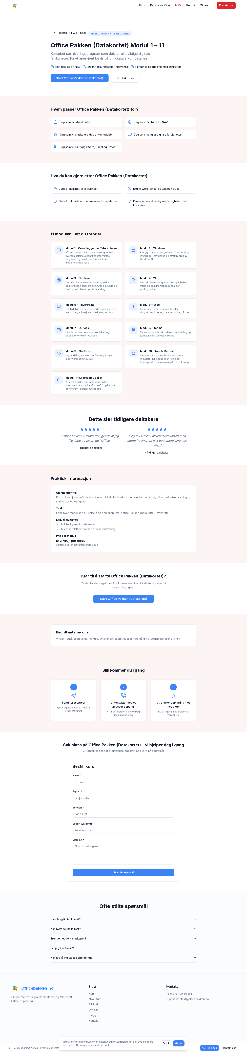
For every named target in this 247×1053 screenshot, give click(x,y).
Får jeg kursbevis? (62, 948)
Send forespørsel (123, 872)
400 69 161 (185, 993)
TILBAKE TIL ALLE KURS (72, 33)
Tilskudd (205, 5)
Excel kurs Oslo (160, 5)
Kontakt (93, 1020)
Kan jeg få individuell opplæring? (71, 957)
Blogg (92, 1015)
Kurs (142, 5)
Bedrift (190, 5)
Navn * (77, 775)
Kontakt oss (226, 5)
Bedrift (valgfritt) (82, 823)
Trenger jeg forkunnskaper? (68, 938)
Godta (178, 1043)
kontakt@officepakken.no (192, 999)
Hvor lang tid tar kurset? (66, 919)
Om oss (93, 1009)
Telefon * (78, 807)
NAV (178, 5)
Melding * (78, 839)
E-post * (77, 791)
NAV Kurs (95, 999)
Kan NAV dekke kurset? (66, 929)
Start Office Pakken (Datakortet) (79, 78)
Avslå (166, 1043)
